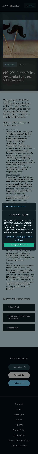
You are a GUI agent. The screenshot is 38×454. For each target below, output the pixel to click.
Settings (19, 240)
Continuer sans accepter (15, 206)
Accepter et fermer (19, 245)
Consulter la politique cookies (19, 237)
